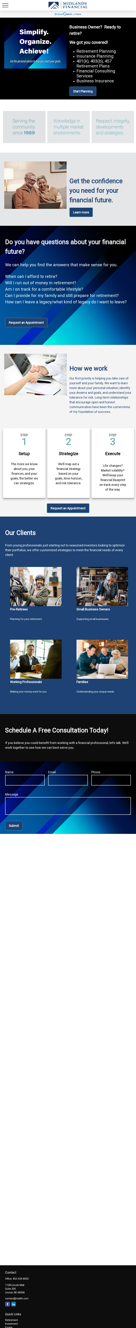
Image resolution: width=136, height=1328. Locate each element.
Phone (95, 772)
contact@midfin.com (17, 1298)
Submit (14, 826)
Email (52, 772)
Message (11, 794)
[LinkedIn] (13, 1304)
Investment (11, 1323)
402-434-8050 (21, 1278)
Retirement (11, 1320)
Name (9, 772)
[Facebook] (7, 1304)
